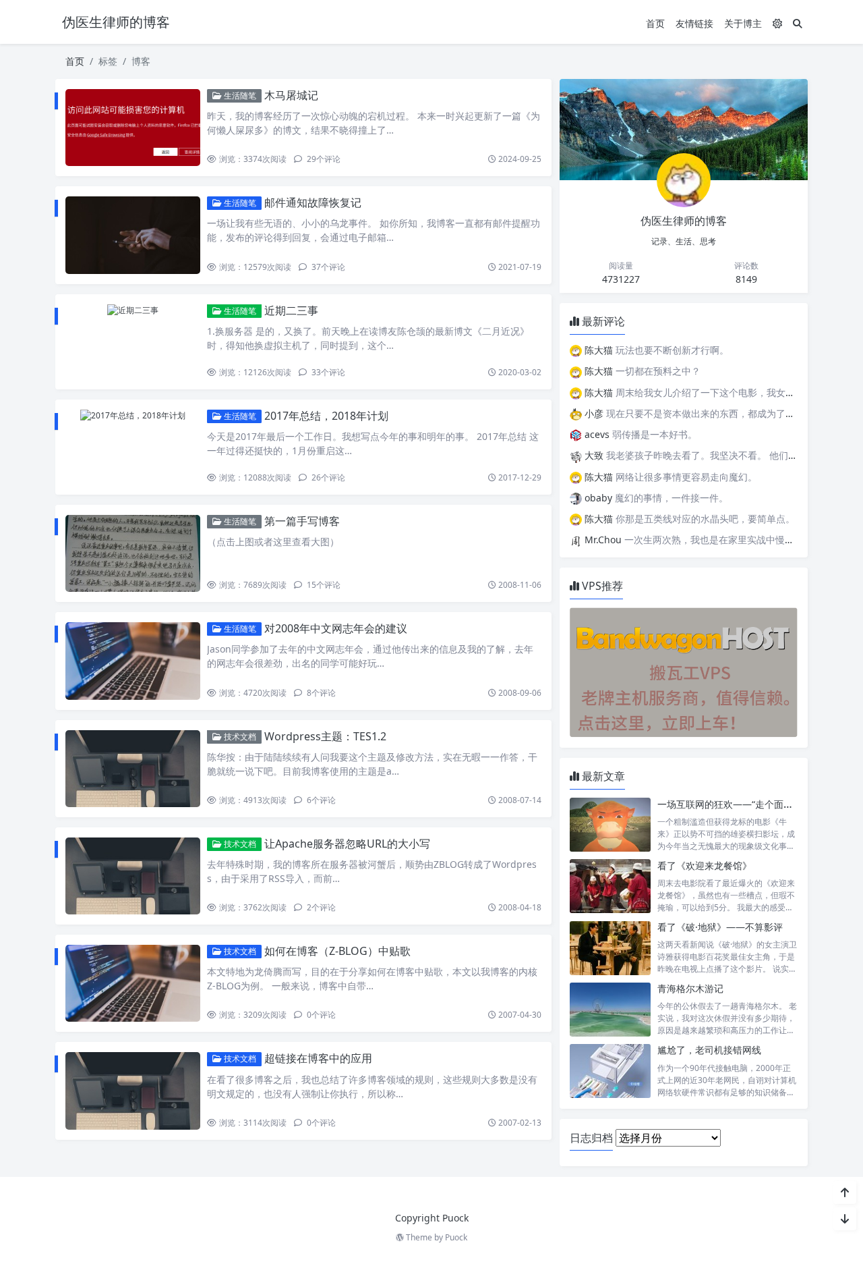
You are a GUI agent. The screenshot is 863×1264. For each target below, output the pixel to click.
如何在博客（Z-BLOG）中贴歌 (337, 950)
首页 (655, 23)
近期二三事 (291, 310)
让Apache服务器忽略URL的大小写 (347, 843)
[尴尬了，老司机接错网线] (610, 1070)
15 (322, 584)
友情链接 (694, 23)
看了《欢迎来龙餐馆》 (704, 865)
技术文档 (239, 736)
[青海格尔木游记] (610, 1009)
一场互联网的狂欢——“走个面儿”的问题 (741, 804)
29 (322, 159)
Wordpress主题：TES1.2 (325, 736)
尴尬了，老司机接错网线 (709, 1049)
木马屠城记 (291, 95)
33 (327, 372)
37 (327, 267)
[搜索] (797, 23)
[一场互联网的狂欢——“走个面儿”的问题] (610, 825)
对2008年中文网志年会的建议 (335, 628)
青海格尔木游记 (690, 988)
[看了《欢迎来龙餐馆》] (610, 886)
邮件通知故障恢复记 (312, 202)
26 (327, 477)
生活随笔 (239, 95)
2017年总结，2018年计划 (326, 415)
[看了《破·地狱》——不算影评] (610, 947)
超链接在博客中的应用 (318, 1058)
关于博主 (743, 23)
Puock (456, 1237)
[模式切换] (777, 23)
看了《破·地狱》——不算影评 (720, 926)
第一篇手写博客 (302, 521)
